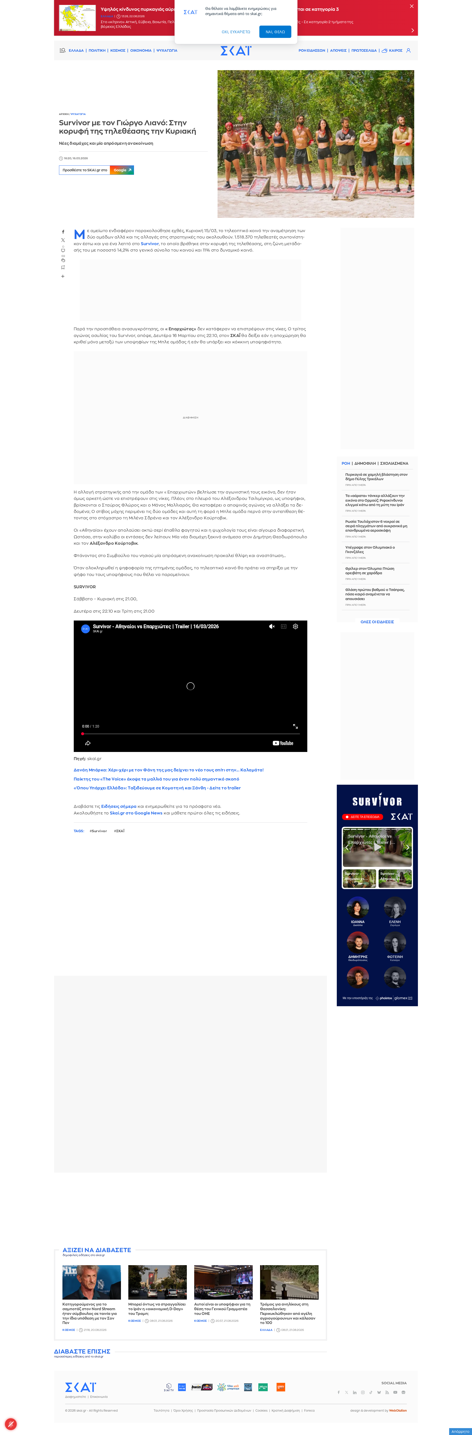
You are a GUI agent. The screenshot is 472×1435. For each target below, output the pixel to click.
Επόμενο (412, 30)
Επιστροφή (460, 1418)
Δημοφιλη (365, 463)
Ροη (346, 463)
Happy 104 (281, 1387)
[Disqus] (190, 908)
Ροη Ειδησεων (312, 50)
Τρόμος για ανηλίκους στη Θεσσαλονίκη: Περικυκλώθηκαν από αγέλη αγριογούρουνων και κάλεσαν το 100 (287, 1314)
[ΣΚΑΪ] (236, 50)
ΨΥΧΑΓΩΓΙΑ (167, 50)
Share (63, 276)
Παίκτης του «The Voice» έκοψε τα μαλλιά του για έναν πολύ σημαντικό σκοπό (156, 779)
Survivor (99, 831)
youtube (395, 1392)
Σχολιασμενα (394, 463)
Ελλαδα (107, 18)
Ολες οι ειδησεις (377, 622)
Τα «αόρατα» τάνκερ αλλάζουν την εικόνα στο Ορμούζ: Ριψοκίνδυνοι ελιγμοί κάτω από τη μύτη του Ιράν (375, 500)
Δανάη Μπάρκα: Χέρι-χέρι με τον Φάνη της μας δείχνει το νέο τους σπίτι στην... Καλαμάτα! (169, 770)
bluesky (379, 1392)
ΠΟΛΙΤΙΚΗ (97, 50)
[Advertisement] (190, 1211)
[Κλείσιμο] (412, 6)
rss (387, 1392)
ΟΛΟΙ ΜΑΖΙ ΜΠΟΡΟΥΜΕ (224, 1389)
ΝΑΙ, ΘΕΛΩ (275, 31)
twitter (63, 240)
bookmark (63, 267)
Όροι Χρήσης (183, 1410)
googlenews (403, 1392)
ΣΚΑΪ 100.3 (182, 1387)
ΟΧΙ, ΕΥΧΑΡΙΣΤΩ (236, 31)
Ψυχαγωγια (78, 114)
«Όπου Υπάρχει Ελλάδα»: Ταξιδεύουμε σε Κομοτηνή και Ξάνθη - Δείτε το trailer (157, 788)
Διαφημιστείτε (75, 1396)
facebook (63, 232)
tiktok (371, 1392)
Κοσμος (68, 1330)
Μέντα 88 (263, 1387)
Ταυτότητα (161, 1410)
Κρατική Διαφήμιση (286, 1410)
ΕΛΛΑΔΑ (76, 50)
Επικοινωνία (99, 1396)
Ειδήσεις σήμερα (119, 806)
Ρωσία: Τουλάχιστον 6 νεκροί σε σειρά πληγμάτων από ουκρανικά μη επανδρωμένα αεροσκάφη (376, 526)
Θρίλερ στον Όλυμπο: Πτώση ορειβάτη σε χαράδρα (369, 571)
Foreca (309, 1410)
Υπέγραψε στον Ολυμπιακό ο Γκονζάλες (370, 550)
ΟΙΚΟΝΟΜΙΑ (141, 50)
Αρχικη (64, 114)
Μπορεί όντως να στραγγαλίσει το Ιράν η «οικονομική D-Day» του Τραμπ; (157, 1309)
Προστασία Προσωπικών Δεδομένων (224, 1410)
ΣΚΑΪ (120, 831)
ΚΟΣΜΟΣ (117, 50)
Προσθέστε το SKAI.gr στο (94, 170)
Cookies (261, 1410)
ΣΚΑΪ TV (169, 1387)
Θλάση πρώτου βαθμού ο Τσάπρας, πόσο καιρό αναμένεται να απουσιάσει (375, 594)
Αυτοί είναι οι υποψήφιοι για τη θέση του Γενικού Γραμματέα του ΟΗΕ (222, 1309)
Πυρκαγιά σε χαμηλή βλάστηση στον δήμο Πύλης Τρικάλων (376, 477)
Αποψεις (338, 50)
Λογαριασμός (408, 50)
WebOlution (398, 1410)
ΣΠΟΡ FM (202, 1387)
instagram (362, 1392)
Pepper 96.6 (248, 1387)
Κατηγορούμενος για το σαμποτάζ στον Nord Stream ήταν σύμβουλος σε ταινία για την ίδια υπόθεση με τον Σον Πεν (89, 1314)
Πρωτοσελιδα (364, 50)
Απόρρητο (461, 1431)
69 (63, 256)
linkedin (354, 1392)
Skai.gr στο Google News (136, 813)
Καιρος (395, 50)
